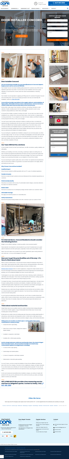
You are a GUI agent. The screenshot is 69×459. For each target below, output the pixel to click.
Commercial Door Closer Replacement (26, 454)
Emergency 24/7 (25, 8)
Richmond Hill (46, 405)
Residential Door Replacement (25, 456)
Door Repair (4, 8)
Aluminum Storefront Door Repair (10, 454)
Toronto (4, 405)
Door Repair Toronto (24, 419)
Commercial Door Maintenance (55, 454)
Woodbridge (35, 405)
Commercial (14, 8)
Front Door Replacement (9, 456)
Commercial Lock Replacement (40, 454)
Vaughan (30, 405)
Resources (45, 8)
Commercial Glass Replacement (55, 451)
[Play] (50, 124)
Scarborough (14, 405)
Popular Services (41, 419)
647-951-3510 (16, 99)
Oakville (51, 405)
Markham (41, 405)
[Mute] (65, 124)
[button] (67, 8)
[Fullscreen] (66, 124)
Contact (53, 8)
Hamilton (56, 405)
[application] (58, 120)
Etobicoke (20, 405)
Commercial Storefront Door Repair (11, 451)
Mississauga (25, 405)
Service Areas (35, 8)
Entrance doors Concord (7, 268)
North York (8, 405)
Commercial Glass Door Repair (40, 451)
